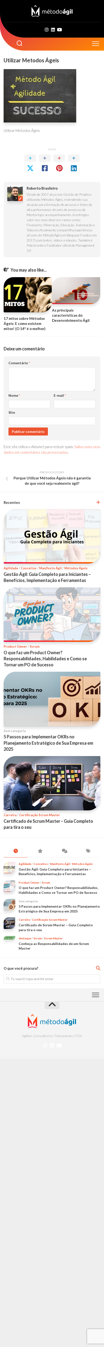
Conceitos (29, 568)
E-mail (60, 395)
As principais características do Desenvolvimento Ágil (70, 315)
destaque (25, 938)
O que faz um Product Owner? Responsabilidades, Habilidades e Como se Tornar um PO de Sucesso (45, 658)
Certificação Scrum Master (39, 815)
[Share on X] (30, 163)
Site (11, 412)
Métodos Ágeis (76, 568)
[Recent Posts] (16, 851)
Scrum (34, 646)
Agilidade (11, 568)
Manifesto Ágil (50, 568)
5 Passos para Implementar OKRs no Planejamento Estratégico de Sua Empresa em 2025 (48, 742)
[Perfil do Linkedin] (53, 29)
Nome (14, 395)
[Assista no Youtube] (59, 29)
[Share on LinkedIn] (74, 163)
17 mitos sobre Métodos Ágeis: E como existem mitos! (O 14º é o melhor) (24, 323)
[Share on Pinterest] (59, 163)
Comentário (19, 363)
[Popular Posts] (40, 851)
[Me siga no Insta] (47, 29)
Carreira (10, 815)
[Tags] (88, 851)
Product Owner (15, 646)
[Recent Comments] (64, 851)
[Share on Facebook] (44, 163)
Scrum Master (53, 938)
